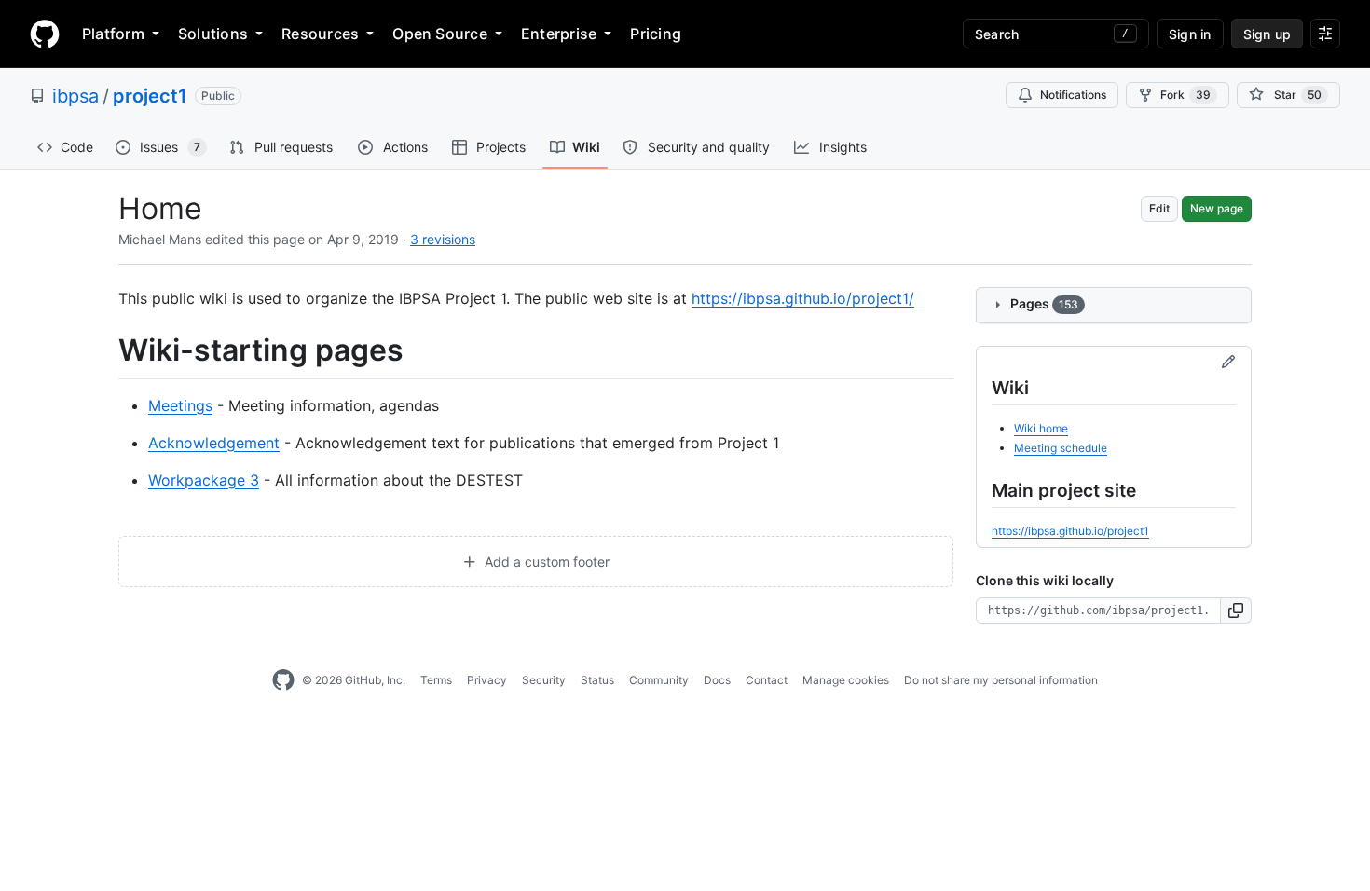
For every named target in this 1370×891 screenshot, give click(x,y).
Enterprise (558, 33)
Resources (320, 33)
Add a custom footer (545, 561)
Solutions (213, 33)
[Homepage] (45, 33)
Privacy (487, 680)
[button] (1236, 610)
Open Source (439, 33)
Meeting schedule (1060, 448)
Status (597, 680)
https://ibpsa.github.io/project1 (1070, 531)
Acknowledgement (214, 442)
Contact (767, 680)
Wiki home (1041, 428)
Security (544, 680)
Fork (1185, 95)
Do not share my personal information (1001, 680)
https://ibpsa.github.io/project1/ (803, 298)
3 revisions (442, 239)
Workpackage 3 (203, 480)
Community (659, 680)
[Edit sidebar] (1228, 362)
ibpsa (75, 96)
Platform (113, 33)
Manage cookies (845, 680)
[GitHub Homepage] (283, 680)
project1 (150, 96)
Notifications (1073, 95)
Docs (717, 680)
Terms (436, 680)
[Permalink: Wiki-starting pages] (105, 350)
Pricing (655, 33)
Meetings (180, 405)
